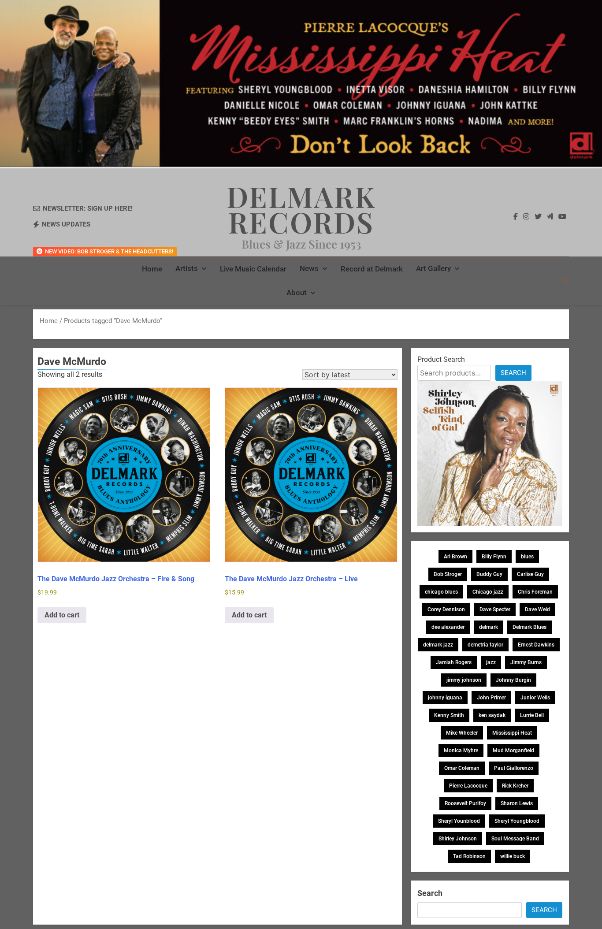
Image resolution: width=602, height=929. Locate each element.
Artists (186, 268)
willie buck (512, 856)
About (296, 292)
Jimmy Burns (526, 662)
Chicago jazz (487, 592)
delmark (488, 627)
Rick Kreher (515, 786)
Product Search (441, 359)
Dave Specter (494, 609)
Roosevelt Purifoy (465, 803)
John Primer (491, 698)
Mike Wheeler (462, 733)
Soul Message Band (515, 839)
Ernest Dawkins (536, 645)
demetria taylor (485, 645)
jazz (491, 662)
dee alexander (448, 627)
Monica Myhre (461, 750)
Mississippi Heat (512, 733)
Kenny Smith (449, 715)
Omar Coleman (461, 768)
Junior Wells (535, 698)
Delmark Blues (529, 627)
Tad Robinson (469, 856)
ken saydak (492, 715)
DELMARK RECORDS (301, 209)
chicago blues (441, 592)
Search (513, 373)
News (309, 268)
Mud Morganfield (513, 750)
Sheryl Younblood (459, 821)
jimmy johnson (463, 680)
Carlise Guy (530, 574)
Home (152, 268)
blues (527, 557)
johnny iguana (445, 698)
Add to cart (62, 615)
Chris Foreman (535, 592)
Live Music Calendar (253, 268)
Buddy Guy (489, 574)
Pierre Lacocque (468, 786)
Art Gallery (433, 268)
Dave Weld (537, 609)
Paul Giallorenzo (513, 768)
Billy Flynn (494, 557)
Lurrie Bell (532, 715)
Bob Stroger (448, 574)
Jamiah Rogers (454, 662)
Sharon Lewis (517, 803)
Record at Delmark (372, 268)
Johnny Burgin (513, 680)
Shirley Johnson (457, 839)
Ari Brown (455, 557)
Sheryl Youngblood (516, 821)
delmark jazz (438, 645)
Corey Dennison (446, 609)
